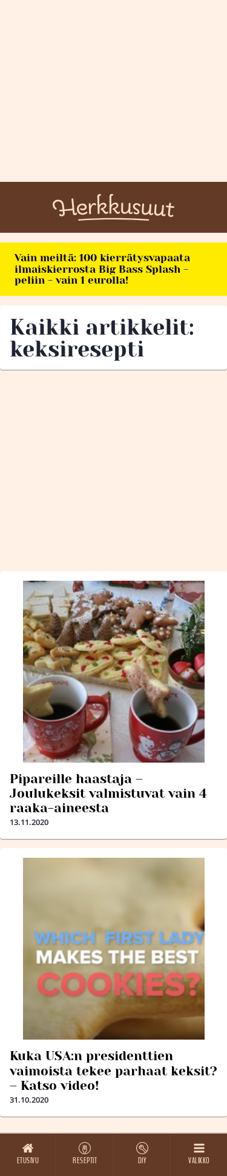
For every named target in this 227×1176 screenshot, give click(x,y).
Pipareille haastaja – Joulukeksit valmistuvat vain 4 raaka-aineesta (108, 793)
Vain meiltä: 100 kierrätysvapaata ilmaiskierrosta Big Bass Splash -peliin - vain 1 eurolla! (102, 269)
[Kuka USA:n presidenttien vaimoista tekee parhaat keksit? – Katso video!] (113, 949)
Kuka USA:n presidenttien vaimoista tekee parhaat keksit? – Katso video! (113, 1070)
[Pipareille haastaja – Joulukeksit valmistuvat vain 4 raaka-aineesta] (113, 672)
